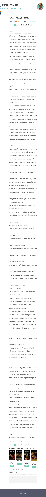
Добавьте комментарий (33, 21)
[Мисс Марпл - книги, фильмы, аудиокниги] (40, 6)
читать (12, 465)
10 (26, 24)
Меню (44, 1)
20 (28, 24)
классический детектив (11, 8)
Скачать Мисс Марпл (29, 492)
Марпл (4, 1)
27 (31, 24)
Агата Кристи (16, 492)
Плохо (15, 472)
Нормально (16, 472)
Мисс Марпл (10, 5)
